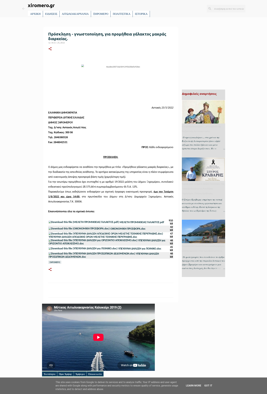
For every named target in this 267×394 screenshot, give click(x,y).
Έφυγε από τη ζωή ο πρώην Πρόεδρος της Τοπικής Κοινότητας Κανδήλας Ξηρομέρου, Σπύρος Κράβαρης (203, 189)
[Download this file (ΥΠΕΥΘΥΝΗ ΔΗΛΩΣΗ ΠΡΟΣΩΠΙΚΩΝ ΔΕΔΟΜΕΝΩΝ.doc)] (92, 253)
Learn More (193, 385)
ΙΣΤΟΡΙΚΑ (141, 13)
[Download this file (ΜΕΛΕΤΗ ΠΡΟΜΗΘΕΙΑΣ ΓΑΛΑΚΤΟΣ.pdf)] (84, 222)
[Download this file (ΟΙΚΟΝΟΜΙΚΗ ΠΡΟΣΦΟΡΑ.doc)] (79, 228)
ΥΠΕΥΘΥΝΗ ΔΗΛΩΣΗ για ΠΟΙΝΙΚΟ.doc (139, 248)
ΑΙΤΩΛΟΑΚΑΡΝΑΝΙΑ (75, 13)
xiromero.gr (41, 5)
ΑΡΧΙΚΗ (35, 13)
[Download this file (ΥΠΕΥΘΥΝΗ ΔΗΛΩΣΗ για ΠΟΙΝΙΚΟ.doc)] (83, 248)
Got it (208, 385)
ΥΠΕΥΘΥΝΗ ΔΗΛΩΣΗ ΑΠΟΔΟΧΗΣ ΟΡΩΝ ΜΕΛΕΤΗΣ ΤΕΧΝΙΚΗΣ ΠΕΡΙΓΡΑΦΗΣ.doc (93, 237)
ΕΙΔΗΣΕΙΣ (51, 13)
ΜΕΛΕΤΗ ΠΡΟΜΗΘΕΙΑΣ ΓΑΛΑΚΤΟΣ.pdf (142, 222)
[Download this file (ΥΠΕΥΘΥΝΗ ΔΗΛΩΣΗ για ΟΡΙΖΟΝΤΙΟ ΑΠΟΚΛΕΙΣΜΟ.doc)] (93, 240)
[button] (50, 49)
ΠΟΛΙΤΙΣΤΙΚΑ (121, 13)
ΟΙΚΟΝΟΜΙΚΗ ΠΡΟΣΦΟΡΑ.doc (128, 228)
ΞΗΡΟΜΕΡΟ (100, 13)
